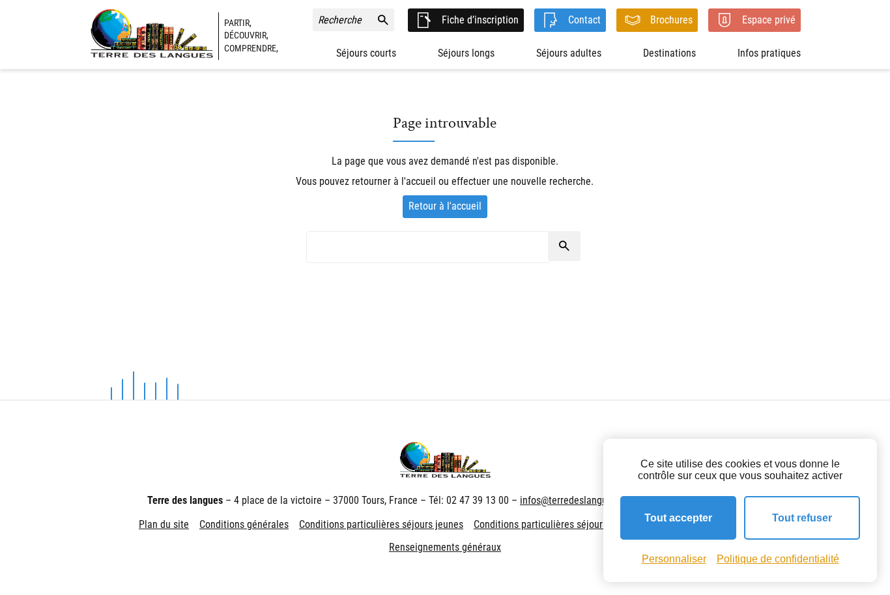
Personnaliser (674, 558)
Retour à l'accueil (445, 206)
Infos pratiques (769, 53)
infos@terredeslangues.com (578, 500)
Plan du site (164, 524)
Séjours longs (466, 53)
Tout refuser (802, 517)
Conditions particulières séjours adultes (557, 524)
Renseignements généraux (445, 547)
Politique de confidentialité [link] (778, 558)
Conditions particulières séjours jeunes (381, 524)
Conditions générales (244, 524)
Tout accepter (678, 517)
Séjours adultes (568, 53)
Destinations (669, 53)
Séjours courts (366, 53)
